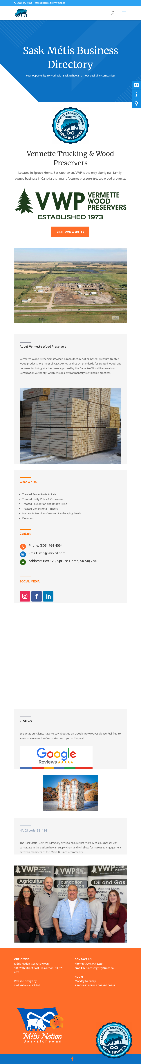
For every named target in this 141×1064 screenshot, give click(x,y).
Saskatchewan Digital (27, 985)
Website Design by (25, 981)
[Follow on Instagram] (25, 596)
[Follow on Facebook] (36, 596)
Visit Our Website (70, 231)
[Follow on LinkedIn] (48, 596)
